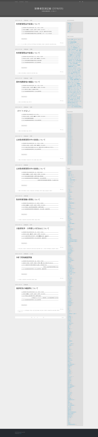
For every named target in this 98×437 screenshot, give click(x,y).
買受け (41, 159)
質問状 (68, 99)
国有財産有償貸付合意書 (71, 59)
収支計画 (20, 248)
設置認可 (47, 190)
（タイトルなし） (23, 111)
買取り (80, 96)
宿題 (77, 69)
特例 (75, 82)
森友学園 (51, 44)
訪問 (31, 224)
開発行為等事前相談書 (72, 412)
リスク (69, 188)
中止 (68, 200)
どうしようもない (70, 40)
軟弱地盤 (71, 99)
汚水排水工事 (70, 323)
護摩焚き (69, 95)
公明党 (72, 53)
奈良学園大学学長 (71, 268)
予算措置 (80, 49)
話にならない (70, 376)
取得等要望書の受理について (28, 199)
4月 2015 (69, 144)
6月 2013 (69, 114)
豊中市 (72, 95)
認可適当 (69, 379)
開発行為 (76, 102)
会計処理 (69, 39)
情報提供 (77, 73)
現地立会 (69, 335)
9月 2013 (69, 118)
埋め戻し (79, 62)
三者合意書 (74, 46)
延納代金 (79, 72)
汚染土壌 (69, 321)
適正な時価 (70, 403)
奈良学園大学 (75, 66)
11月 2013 (70, 121)
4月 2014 (69, 128)
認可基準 (69, 377)
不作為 (69, 197)
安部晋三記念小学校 (70, 69)
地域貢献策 (73, 62)
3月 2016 (69, 159)
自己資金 (78, 89)
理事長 (33, 219)
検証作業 (80, 79)
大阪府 (43, 44)
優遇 (78, 52)
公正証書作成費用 (78, 53)
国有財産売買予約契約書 (72, 239)
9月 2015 (69, 151)
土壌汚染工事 (70, 248)
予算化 (77, 49)
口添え (74, 56)
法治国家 (69, 324)
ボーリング (70, 183)
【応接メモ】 (75, 39)
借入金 (76, 52)
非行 (68, 421)
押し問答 (73, 75)
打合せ (71, 75)
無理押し (73, 82)
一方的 (71, 46)
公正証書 (74, 53)
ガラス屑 (74, 40)
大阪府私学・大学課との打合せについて (32, 228)
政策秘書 (76, 76)
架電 (31, 78)
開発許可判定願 (70, 413)
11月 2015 (70, 154)
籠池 (55, 44)
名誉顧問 (79, 56)
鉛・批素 (69, 406)
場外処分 (71, 63)
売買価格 (73, 65)
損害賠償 (79, 75)
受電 (31, 49)
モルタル (69, 185)
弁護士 (72, 73)
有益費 (70, 78)
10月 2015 (70, 152)
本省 (32, 159)
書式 (68, 78)
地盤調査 (77, 62)
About (26, 1)
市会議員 (69, 72)
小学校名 (69, 279)
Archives (21, 1)
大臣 (76, 65)
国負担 (75, 59)
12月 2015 (70, 155)
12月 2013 (70, 122)
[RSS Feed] (80, 1)
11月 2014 (70, 137)
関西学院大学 (69, 105)
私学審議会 (37, 190)
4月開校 (72, 39)
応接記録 (26, 20)
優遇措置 (80, 52)
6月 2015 (69, 147)
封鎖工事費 (70, 278)
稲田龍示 (78, 86)
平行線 (71, 72)
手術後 (68, 75)
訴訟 (80, 92)
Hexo (20, 433)
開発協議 (73, 102)
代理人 (31, 310)
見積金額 (71, 92)
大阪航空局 (47, 44)
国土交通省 (70, 238)
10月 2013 (70, 120)
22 (43, 317)
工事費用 (78, 70)
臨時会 (75, 89)
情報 (68, 31)
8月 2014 (69, 133)
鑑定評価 (69, 102)
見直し (80, 91)
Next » (63, 317)
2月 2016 (69, 158)
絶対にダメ (21, 311)
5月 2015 (69, 146)
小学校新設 (70, 280)
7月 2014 (69, 132)
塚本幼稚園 (39, 44)
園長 (25, 44)
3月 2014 (69, 126)
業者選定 (69, 320)
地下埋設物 (34, 44)
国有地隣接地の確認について (28, 82)
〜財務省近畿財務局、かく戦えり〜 (49, 11)
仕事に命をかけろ (73, 50)
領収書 (72, 106)
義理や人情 (72, 89)
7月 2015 (69, 148)
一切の (68, 46)
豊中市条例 (75, 95)
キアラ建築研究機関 (72, 42)
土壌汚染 (29, 44)
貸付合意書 (72, 98)
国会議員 (69, 237)
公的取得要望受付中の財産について (30, 140)
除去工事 (76, 105)
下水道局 (69, 196)
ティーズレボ (21, 44)
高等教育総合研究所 (77, 106)
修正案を (69, 52)
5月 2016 (69, 162)
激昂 (70, 82)
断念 (80, 76)
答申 (41, 190)
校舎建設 (72, 79)
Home (16, 1)
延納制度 (69, 73)
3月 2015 (69, 143)
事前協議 (27, 310)
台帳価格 (76, 56)
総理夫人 (75, 88)
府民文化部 (34, 248)
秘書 (35, 159)
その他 (31, 253)
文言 (79, 76)
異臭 (73, 85)
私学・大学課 (43, 248)
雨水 (68, 420)
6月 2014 (69, 131)
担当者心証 (76, 75)
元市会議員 (69, 53)
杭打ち (69, 79)
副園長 (71, 55)
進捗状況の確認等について (27, 288)
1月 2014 (69, 124)
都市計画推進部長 (71, 405)
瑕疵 (68, 338)
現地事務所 (70, 332)
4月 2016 (69, 161)
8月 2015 (69, 150)
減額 (69, 82)
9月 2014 (69, 135)
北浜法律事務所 (78, 55)
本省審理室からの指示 (77, 78)
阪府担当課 (73, 105)
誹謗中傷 (69, 380)
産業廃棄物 (70, 85)
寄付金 (80, 69)
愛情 (79, 73)
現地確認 (69, 334)
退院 (79, 99)
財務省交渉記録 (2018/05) (49, 8)
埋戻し (68, 63)
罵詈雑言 (69, 89)
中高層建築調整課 (73, 49)
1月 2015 (69, 140)
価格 (80, 50)
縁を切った (78, 88)
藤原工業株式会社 (70, 91)
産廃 (68, 85)
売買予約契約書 (70, 65)
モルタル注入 (70, 186)
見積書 (68, 92)
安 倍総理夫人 (70, 271)
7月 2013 (69, 116)
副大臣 (69, 227)
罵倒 (80, 88)
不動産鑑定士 (75, 47)
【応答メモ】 (79, 39)
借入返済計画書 (36, 310)
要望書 (69, 366)
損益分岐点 (73, 76)
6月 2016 (69, 163)
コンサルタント (21, 310)
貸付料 (78, 98)
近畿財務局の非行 (76, 99)
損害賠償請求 (70, 76)
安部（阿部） (75, 69)
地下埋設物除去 (70, 62)
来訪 (31, 20)
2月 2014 (69, 125)
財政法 (77, 96)
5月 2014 (69, 129)
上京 (76, 46)
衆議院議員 (70, 365)
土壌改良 (80, 59)
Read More (24, 38)
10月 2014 (70, 136)
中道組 (69, 49)
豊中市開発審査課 (70, 96)
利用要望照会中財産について (28, 24)
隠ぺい (80, 105)
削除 (68, 224)
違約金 (69, 101)
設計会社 (77, 92)
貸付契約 (75, 98)
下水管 (78, 46)
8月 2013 (69, 117)
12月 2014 (70, 139)
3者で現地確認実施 (24, 257)
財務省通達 (74, 96)
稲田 (75, 86)
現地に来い (77, 82)
